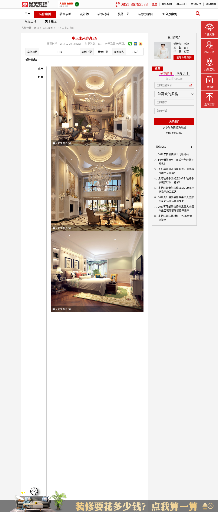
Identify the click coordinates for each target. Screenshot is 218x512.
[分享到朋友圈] (130, 43)
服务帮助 (167, 4)
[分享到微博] (140, 43)
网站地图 (211, 4)
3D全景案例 (169, 14)
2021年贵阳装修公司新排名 (174, 154)
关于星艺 (51, 21)
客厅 (40, 69)
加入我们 (181, 4)
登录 (154, 4)
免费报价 (174, 121)
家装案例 (48, 28)
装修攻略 (65, 14)
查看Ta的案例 (184, 57)
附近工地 (30, 21)
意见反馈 (196, 4)
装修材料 (103, 14)
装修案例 (45, 14)
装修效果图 (145, 14)
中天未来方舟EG (66, 28)
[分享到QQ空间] (135, 43)
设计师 (84, 14)
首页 (27, 14)
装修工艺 (124, 14)
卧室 (40, 77)
